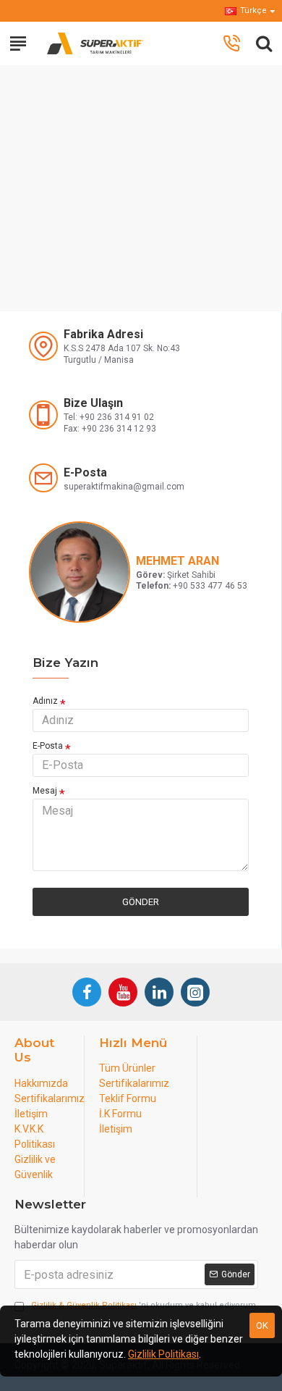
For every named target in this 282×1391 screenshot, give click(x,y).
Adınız (45, 701)
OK (262, 1325)
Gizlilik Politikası (163, 1354)
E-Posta (48, 746)
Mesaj (45, 791)
